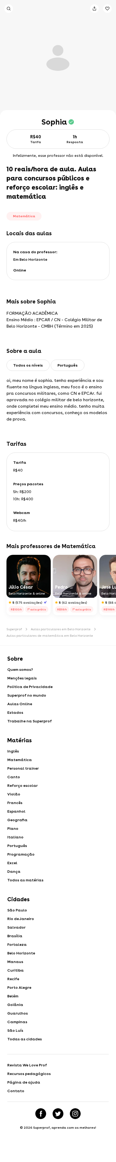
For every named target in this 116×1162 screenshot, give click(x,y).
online (19, 270)
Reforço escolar (22, 785)
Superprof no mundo (26, 695)
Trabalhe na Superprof (29, 721)
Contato (15, 1091)
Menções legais (22, 678)
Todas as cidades (24, 1039)
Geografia (17, 820)
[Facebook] (40, 1113)
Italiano (15, 837)
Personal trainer (23, 768)
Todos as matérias (25, 880)
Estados (15, 712)
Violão (13, 794)
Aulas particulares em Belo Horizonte (61, 629)
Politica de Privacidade (30, 687)
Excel (12, 863)
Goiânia (15, 1004)
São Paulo (17, 910)
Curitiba (15, 970)
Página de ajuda (23, 1082)
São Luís (15, 1030)
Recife (13, 979)
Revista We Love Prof (27, 1065)
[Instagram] (75, 1113)
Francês (14, 803)
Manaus (15, 962)
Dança (14, 871)
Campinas (17, 1022)
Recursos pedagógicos (29, 1073)
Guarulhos (17, 1013)
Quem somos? (20, 669)
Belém (12, 996)
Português (17, 846)
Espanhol (16, 811)
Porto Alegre (19, 987)
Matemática (19, 760)
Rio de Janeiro (20, 919)
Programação (21, 854)
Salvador (16, 927)
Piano (12, 828)
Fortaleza (17, 944)
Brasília (14, 936)
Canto (13, 777)
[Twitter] (58, 1113)
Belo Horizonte (21, 953)
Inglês (13, 751)
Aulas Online (19, 704)
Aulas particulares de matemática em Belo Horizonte (49, 636)
